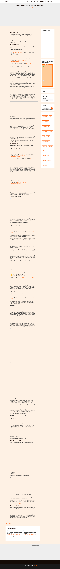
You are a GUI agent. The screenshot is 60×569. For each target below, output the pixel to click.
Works (31, 1)
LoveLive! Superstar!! (46, 141)
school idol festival (46, 155)
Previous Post (8, 523)
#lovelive (25, 60)
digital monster (45, 131)
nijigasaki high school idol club (47, 150)
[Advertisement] (47, 44)
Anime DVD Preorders (47, 64)
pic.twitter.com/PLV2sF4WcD (24, 294)
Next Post (38, 523)
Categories (44, 98)
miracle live (45, 146)
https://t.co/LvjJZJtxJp (20, 60)
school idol (44, 152)
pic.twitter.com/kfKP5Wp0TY (15, 156)
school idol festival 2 (46, 157)
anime (51, 116)
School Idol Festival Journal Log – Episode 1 (30, 533)
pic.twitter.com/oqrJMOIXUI (29, 277)
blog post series (45, 121)
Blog (27, 1)
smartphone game (46, 162)
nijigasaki (50, 146)
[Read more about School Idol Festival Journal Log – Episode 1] (30, 530)
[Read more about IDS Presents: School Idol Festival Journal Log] (14, 530)
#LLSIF (23, 277)
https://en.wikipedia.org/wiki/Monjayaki (16, 503)
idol (43, 134)
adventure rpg (45, 116)
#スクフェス (23, 155)
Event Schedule (36, 1)
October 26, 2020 (29, 63)
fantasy (51, 131)
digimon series (45, 129)
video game (45, 165)
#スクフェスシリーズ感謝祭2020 (18, 52)
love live (48, 136)
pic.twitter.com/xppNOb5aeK (16, 183)
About (48, 1)
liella (44, 136)
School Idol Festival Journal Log (28, 7)
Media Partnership (43, 1)
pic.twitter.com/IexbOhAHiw (28, 427)
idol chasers (48, 134)
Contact (51, 1)
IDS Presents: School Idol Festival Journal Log (14, 533)
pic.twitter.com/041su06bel (29, 228)
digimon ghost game (46, 126)
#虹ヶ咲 (26, 182)
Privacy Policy (36, 565)
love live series (45, 144)
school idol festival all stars (47, 160)
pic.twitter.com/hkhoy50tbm (15, 61)
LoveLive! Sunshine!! (46, 139)
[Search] (52, 108)
